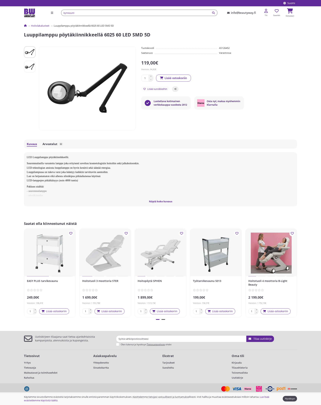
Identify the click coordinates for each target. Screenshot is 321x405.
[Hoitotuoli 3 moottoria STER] (105, 253)
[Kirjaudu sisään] (266, 11)
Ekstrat (168, 356)
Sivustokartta (101, 367)
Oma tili (238, 356)
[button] (24, 272)
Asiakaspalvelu (105, 356)
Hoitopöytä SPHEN (150, 281)
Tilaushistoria (240, 367)
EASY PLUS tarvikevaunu (42, 281)
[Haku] (213, 13)
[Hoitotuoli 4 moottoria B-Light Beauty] (271, 253)
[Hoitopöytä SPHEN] (160, 253)
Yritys (27, 362)
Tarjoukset (168, 362)
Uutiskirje (237, 377)
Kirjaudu (237, 362)
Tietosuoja (30, 367)
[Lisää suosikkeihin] (71, 233)
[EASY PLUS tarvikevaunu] (50, 253)
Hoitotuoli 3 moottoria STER (100, 281)
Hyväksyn (290, 398)
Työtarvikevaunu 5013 (207, 281)
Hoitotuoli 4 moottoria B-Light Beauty (267, 282)
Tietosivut (32, 356)
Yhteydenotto (101, 362)
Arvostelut (52, 144)
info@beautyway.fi (243, 13)
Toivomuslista (240, 372)
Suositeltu (168, 367)
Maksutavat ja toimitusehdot (40, 372)
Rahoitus (29, 377)
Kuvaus (32, 144)
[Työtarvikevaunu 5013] (216, 253)
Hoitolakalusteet (40, 25)
